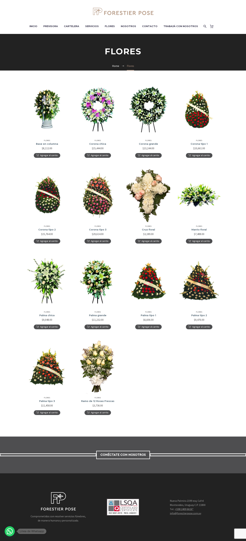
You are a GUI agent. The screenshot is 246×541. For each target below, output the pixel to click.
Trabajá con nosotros (180, 26)
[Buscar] (204, 26)
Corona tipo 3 (97, 229)
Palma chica (47, 315)
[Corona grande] (148, 109)
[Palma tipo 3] (47, 366)
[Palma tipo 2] (199, 281)
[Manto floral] (199, 195)
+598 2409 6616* (184, 509)
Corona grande (148, 143)
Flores (110, 26)
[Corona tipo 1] (199, 109)
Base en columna (47, 143)
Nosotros (128, 26)
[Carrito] (213, 26)
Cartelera (71, 26)
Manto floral (199, 229)
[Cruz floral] (148, 195)
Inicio (33, 26)
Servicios (92, 26)
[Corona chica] (97, 109)
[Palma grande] (97, 281)
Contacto (149, 26)
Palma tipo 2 (199, 315)
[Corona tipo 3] (97, 195)
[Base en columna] (47, 109)
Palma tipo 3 (47, 401)
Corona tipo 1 (199, 143)
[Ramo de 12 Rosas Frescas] (97, 366)
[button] (47, 155)
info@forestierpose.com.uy (185, 513)
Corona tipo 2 (47, 229)
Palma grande (97, 315)
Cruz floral (148, 229)
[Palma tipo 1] (148, 281)
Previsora (50, 26)
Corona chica (97, 143)
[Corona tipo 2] (47, 195)
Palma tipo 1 (148, 315)
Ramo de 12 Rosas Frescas (97, 401)
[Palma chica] (47, 281)
